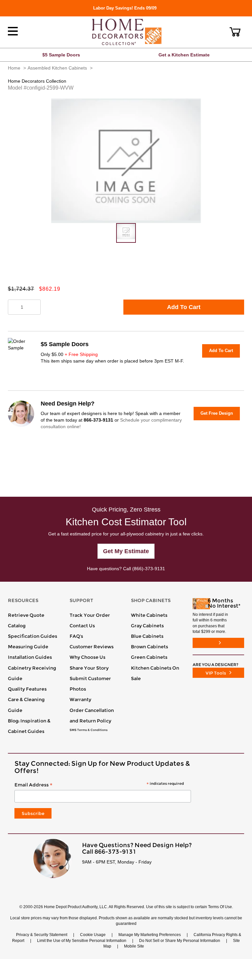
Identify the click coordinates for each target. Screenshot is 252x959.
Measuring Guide (28, 647)
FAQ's (76, 636)
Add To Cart (183, 307)
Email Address (99, 785)
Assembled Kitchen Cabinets (57, 68)
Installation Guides (30, 657)
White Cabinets (149, 615)
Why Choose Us (87, 657)
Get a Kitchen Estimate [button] (184, 54)
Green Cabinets (149, 657)
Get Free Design (216, 413)
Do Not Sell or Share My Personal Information (179, 940)
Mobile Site (134, 946)
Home (14, 68)
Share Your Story (89, 668)
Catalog (17, 626)
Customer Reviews (92, 647)
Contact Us (82, 626)
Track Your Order (90, 615)
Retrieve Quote (26, 615)
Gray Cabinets (147, 626)
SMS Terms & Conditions (89, 730)
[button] (235, 32)
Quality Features (27, 689)
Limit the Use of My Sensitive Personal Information (81, 940)
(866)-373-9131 (148, 568)
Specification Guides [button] (32, 636)
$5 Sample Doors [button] (61, 54)
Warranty (80, 699)
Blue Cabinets (147, 636)
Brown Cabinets (149, 647)
